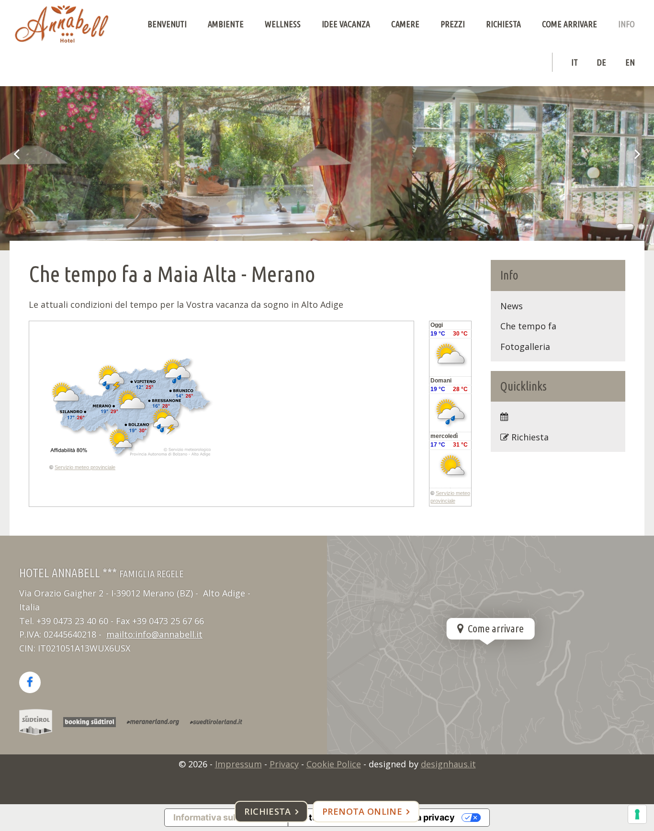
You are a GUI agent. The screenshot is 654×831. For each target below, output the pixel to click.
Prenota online (362, 811)
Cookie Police (333, 764)
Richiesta (503, 24)
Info (626, 24)
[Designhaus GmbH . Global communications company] (62, 24)
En (630, 62)
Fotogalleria (525, 346)
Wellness (283, 24)
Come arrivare (569, 24)
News (511, 306)
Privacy (284, 764)
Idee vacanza (346, 24)
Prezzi (452, 24)
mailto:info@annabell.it (154, 634)
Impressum (238, 764)
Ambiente (226, 24)
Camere (405, 24)
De (601, 62)
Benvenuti (167, 24)
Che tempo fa (528, 326)
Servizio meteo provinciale (85, 467)
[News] (558, 416)
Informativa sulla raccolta (226, 817)
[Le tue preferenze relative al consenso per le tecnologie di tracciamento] (637, 814)
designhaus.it (448, 764)
